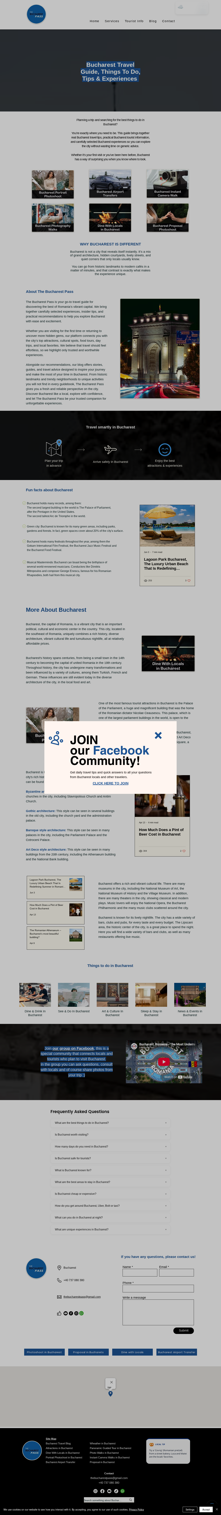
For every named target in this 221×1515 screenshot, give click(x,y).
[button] (158, 735)
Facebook (121, 750)
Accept (206, 1509)
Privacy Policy (136, 1509)
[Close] (217, 1509)
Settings (190, 1509)
